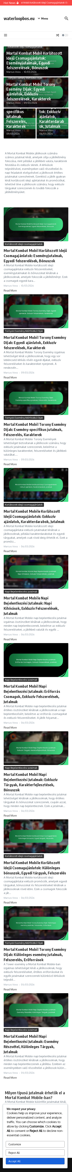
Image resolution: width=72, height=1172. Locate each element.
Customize (14, 1144)
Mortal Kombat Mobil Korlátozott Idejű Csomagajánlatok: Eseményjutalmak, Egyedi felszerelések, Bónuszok (34, 60)
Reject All (14, 1152)
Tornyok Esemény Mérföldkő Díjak (25, 78)
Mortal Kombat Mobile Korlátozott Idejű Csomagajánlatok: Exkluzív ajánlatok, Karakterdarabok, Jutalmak (34, 516)
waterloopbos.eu (19, 18)
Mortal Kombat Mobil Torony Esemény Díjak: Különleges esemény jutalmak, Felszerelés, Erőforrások (35, 954)
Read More (10, 290)
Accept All (14, 1161)
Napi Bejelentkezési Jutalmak (21, 591)
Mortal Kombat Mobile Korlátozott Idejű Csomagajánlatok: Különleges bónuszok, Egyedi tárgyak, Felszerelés (35, 867)
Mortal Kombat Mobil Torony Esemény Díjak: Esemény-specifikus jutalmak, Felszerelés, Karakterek (35, 429)
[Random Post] (57, 35)
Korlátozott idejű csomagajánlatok (25, 46)
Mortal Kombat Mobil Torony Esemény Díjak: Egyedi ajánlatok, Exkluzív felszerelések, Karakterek (30, 91)
